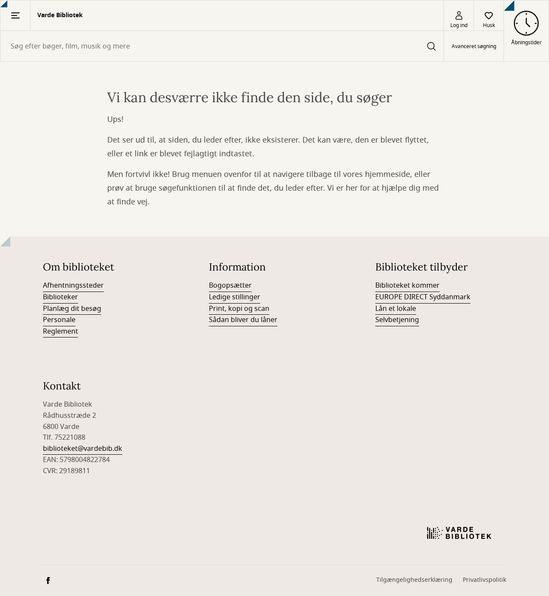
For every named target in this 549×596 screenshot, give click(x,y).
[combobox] (221, 46)
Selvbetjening (397, 320)
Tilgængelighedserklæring (414, 579)
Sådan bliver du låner (243, 320)
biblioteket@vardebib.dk (82, 449)
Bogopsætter (230, 285)
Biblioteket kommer (407, 285)
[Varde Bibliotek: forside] (459, 532)
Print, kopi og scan (239, 309)
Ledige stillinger (234, 297)
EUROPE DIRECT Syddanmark (423, 297)
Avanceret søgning (474, 46)
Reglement (60, 331)
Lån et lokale (395, 309)
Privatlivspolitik (484, 579)
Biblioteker (60, 297)
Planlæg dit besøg (72, 309)
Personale (59, 320)
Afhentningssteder (73, 285)
